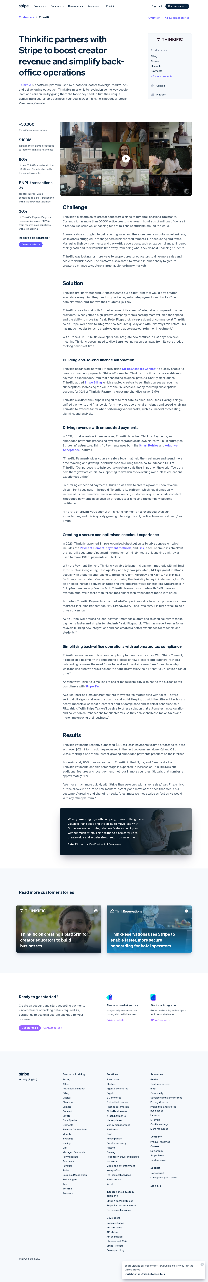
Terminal (67, 1188)
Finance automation (118, 1106)
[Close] (201, 1265)
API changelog (115, 1236)
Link (141, 548)
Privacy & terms (159, 1102)
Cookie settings (159, 1124)
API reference (158, 1020)
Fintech (111, 1147)
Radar (66, 1170)
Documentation (115, 1223)
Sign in (156, 6)
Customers (26, 17)
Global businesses (117, 1111)
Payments (68, 1161)
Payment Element (92, 548)
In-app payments (116, 1115)
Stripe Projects (115, 1245)
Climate (67, 1106)
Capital (67, 1097)
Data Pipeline (70, 1120)
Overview (154, 17)
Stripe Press (157, 1155)
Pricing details (115, 1020)
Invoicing (68, 1138)
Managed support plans (163, 1177)
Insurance (112, 1161)
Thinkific (25, 85)
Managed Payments (74, 1152)
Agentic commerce (117, 1088)
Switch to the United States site (144, 1274)
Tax (65, 1184)
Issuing (67, 1143)
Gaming (111, 1152)
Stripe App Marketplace (120, 1200)
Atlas (66, 1084)
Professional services (119, 1174)
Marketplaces (114, 1120)
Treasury (68, 1193)
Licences (155, 1115)
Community (156, 1093)
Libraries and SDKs (117, 1241)
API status (112, 1232)
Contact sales (176, 6)
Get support (157, 1173)
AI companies (114, 1138)
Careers (154, 1146)
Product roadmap (160, 1141)
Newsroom (156, 1150)
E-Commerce (114, 1097)
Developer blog (115, 1250)
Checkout (68, 1102)
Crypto (67, 1115)
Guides (154, 1079)
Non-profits (113, 1170)
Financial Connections (75, 1129)
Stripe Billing (93, 382)
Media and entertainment (121, 1165)
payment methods (118, 548)
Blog (153, 1088)
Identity (67, 1134)
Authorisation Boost (74, 1088)
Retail (110, 1184)
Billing (66, 1093)
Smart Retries (149, 445)
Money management (118, 1124)
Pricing (110, 5)
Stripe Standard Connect (139, 369)
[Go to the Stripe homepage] (22, 1074)
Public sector (114, 1179)
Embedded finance (117, 1102)
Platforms (112, 1129)
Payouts (67, 1165)
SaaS (109, 1134)
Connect (67, 1111)
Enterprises (113, 1079)
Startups (112, 1084)
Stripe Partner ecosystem (121, 1205)
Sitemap (155, 1119)
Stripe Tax (92, 686)
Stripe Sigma (70, 1179)
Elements (68, 1124)
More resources (159, 1128)
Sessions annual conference (166, 1097)
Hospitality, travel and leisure (123, 1156)
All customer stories (177, 17)
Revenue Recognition (75, 1174)
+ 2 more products (161, 76)
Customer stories (160, 1084)
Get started (28, 1027)
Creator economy (116, 1143)
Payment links (70, 1156)
